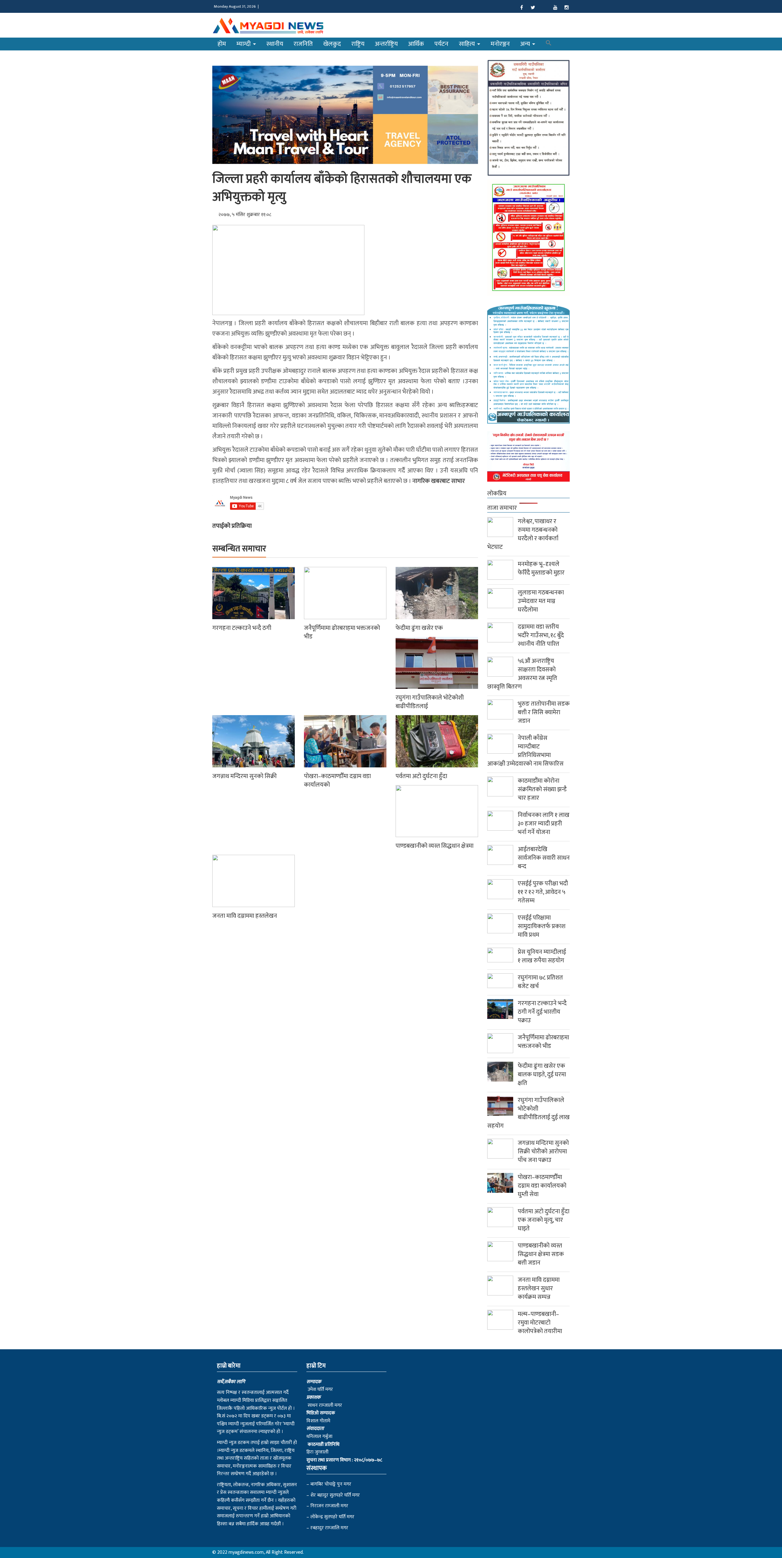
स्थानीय (274, 44)
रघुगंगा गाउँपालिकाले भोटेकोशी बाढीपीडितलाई (430, 702)
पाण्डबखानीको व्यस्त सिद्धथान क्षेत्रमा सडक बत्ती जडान (541, 1254)
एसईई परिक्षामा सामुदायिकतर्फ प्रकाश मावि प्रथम (541, 926)
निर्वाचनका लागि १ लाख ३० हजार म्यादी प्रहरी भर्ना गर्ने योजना (543, 823)
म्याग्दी (244, 44)
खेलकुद (332, 44)
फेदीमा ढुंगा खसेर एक (419, 628)
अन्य (526, 44)
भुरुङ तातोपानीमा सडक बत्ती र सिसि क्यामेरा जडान (544, 712)
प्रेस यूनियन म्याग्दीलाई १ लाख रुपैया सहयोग (542, 956)
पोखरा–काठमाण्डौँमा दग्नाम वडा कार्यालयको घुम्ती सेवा (542, 1186)
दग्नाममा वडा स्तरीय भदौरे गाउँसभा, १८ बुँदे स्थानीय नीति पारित (541, 635)
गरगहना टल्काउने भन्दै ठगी (241, 628)
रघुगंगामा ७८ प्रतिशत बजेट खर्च (540, 981)
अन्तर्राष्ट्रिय (386, 44)
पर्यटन (441, 44)
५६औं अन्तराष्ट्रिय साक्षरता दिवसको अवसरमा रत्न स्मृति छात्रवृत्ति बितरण (522, 674)
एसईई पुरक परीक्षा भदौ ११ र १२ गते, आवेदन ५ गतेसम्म (543, 892)
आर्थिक (416, 44)
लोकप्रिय (496, 493)
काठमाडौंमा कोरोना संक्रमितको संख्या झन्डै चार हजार (542, 789)
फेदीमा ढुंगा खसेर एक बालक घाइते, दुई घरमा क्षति (542, 1074)
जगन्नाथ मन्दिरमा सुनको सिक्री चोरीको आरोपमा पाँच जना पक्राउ (543, 1151)
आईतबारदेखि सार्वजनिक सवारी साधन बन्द (544, 858)
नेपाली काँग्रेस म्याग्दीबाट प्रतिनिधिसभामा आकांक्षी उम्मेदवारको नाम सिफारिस (525, 751)
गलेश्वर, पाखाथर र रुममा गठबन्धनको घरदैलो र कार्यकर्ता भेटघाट (522, 534)
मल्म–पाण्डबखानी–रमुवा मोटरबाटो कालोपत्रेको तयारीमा (540, 1322)
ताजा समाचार (502, 508)
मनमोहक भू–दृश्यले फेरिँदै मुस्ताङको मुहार (541, 568)
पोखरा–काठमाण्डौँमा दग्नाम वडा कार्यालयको (337, 780)
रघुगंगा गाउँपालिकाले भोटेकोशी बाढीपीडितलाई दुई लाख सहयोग (528, 1113)
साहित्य (468, 44)
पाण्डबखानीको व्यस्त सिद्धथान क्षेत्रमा (434, 846)
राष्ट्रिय (357, 44)
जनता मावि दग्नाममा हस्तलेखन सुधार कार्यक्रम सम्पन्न (539, 1288)
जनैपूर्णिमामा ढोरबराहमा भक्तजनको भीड (342, 632)
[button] (548, 44)
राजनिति (303, 44)
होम (221, 44)
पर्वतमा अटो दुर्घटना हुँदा (421, 776)
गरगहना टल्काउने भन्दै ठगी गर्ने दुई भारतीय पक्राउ (542, 1012)
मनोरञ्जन (500, 44)
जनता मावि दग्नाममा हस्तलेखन (244, 916)
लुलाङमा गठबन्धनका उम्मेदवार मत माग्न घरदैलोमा (541, 601)
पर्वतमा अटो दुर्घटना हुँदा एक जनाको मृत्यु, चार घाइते (543, 1220)
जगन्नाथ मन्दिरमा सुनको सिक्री (244, 776)
